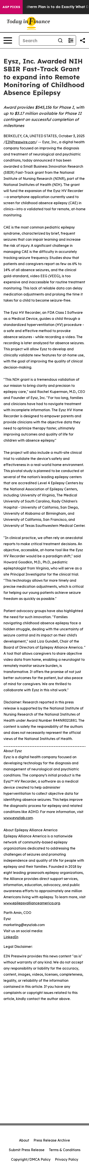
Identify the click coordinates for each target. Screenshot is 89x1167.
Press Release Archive (51, 1140)
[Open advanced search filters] (70, 40)
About (24, 1140)
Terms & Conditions (64, 1150)
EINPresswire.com (20, 142)
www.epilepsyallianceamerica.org (31, 903)
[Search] (60, 40)
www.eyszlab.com (18, 818)
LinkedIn (10, 937)
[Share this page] (82, 40)
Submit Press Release (26, 1150)
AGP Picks (11, 7)
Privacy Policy (66, 1159)
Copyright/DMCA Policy (31, 1159)
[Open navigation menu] (7, 40)
